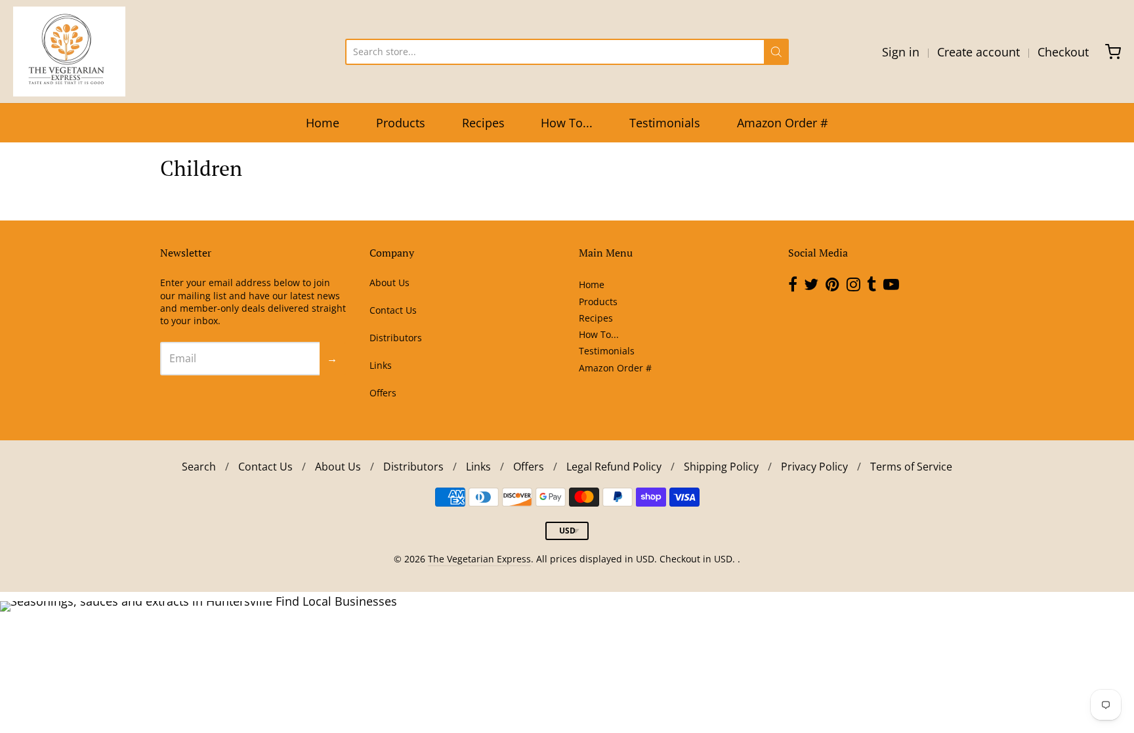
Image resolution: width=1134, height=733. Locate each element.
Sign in (900, 52)
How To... (567, 123)
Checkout (1063, 52)
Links (380, 365)
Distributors (395, 337)
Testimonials (664, 123)
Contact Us (393, 310)
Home (322, 123)
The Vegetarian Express (479, 559)
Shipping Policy (721, 466)
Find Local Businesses (336, 601)
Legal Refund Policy (614, 466)
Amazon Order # (782, 123)
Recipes (483, 123)
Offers (382, 393)
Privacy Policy (814, 466)
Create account (978, 52)
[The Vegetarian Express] (69, 51)
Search (199, 466)
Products (400, 123)
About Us (389, 282)
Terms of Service (911, 466)
